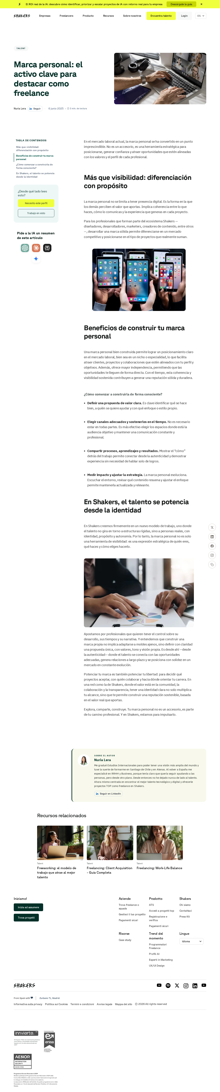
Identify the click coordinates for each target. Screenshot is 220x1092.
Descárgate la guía (181, 4)
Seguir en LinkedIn (110, 793)
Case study (125, 940)
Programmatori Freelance (158, 946)
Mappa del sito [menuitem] (123, 1004)
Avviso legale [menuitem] (104, 1004)
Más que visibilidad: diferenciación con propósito (32, 149)
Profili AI (154, 953)
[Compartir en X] (212, 527)
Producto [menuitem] (88, 15)
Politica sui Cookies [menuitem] (56, 1004)
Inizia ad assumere (28, 907)
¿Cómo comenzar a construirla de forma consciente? (34, 166)
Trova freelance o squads (129, 906)
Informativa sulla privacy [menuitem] (28, 1004)
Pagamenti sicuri (128, 920)
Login (184, 15)
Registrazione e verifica (158, 918)
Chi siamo (185, 904)
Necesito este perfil (36, 203)
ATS (151, 904)
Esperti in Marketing (161, 959)
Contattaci (185, 910)
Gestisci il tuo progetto (132, 914)
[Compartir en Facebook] (212, 546)
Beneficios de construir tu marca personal (34, 157)
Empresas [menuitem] (44, 15)
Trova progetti (26, 917)
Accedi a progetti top (161, 910)
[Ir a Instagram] (212, 555)
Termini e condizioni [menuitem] (82, 1004)
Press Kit (184, 916)
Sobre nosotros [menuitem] (132, 15)
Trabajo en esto (36, 213)
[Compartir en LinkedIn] (212, 536)
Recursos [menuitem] (108, 15)
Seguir (37, 108)
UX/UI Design (157, 965)
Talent (21, 48)
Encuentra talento (161, 15)
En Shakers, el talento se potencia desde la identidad (35, 175)
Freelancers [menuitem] (66, 15)
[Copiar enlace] (212, 564)
